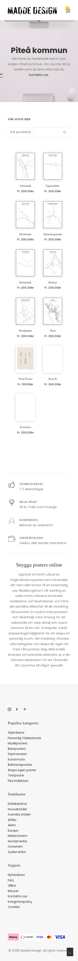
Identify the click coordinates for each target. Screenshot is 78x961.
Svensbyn (25, 427)
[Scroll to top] (70, 951)
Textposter (16, 775)
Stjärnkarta (16, 732)
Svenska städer (19, 814)
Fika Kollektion (18, 781)
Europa (13, 830)
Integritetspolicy (20, 901)
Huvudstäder (17, 809)
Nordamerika (17, 841)
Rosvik (53, 378)
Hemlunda (25, 234)
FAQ (11, 880)
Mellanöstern (17, 836)
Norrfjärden (25, 330)
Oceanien (15, 846)
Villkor (12, 885)
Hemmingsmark (53, 234)
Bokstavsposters (20, 764)
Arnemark (25, 185)
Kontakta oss (17, 896)
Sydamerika (17, 852)
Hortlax (52, 282)
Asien (12, 825)
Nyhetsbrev (16, 875)
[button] (25, 166)
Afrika (12, 820)
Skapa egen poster (22, 770)
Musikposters (17, 743)
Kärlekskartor (17, 804)
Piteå (53, 330)
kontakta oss (38, 75)
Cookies (14, 907)
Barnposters (17, 749)
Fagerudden (53, 185)
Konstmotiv (16, 759)
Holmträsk (25, 282)
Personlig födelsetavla (24, 738)
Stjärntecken (17, 754)
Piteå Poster (25, 378)
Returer (13, 891)
